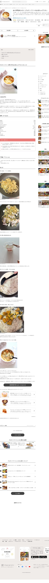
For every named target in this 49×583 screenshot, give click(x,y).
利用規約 (37, 567)
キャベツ (7, 4)
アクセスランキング (18, 541)
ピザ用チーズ (2, 135)
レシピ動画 (36, 1)
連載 (6, 541)
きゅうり (26, 4)
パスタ (20, 4)
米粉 (1, 128)
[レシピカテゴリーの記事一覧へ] (14, 20)
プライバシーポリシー (42, 567)
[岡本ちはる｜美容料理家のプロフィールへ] (17, 36)
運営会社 (35, 567)
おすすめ (44, 1)
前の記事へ (9, 30)
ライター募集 (42, 564)
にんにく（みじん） (3, 124)
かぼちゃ (30, 4)
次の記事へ (26, 30)
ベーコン (1, 123)
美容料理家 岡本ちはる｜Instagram (17, 384)
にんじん (33, 4)
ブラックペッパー (3, 131)
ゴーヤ (17, 4)
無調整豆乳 (2, 127)
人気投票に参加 (30, 541)
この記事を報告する (33, 416)
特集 (3, 541)
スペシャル (24, 541)
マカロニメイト (10, 541)
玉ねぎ (1, 120)
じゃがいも (23, 4)
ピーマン (14, 4)
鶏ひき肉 (11, 4)
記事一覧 (35, 564)
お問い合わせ (46, 564)
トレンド (40, 1)
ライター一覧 (38, 564)
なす (4, 4)
